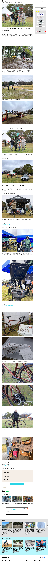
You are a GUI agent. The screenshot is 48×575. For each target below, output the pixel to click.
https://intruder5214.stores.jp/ (6, 465)
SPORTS (7, 533)
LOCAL (40, 560)
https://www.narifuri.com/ (5, 432)
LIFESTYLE (26, 560)
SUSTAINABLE (34, 560)
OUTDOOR (4, 560)
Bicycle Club (4, 2)
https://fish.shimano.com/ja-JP (6, 306)
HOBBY (18, 560)
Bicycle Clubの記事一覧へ (40, 8)
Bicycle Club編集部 (13, 509)
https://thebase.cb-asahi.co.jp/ (6, 224)
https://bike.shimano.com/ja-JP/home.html (7, 305)
